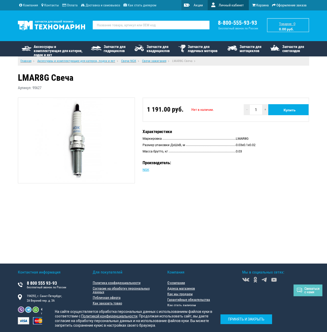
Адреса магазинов (181, 288)
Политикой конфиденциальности (109, 316)
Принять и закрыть (246, 319)
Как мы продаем (180, 294)
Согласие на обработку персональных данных (121, 290)
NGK (146, 169)
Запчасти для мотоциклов (250, 48)
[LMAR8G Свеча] (76, 140)
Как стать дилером (181, 305)
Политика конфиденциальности (117, 282)
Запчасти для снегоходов (293, 48)
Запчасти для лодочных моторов (202, 48)
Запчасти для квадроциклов (158, 48)
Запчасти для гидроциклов (114, 48)
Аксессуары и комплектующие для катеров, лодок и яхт (58, 50)
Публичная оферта (107, 297)
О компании (176, 282)
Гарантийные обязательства (188, 299)
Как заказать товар (107, 303)
